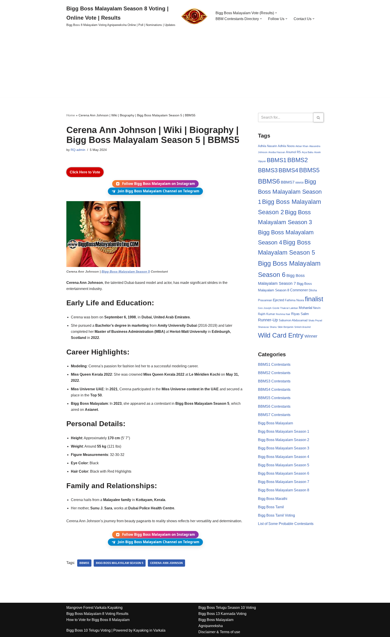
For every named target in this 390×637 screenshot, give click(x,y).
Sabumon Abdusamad (293, 320)
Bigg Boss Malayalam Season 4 (283, 457)
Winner (310, 336)
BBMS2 (297, 159)
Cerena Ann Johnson (166, 563)
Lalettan (293, 308)
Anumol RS (293, 152)
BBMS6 (269, 181)
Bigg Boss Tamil (271, 507)
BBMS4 (288, 170)
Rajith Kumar (266, 314)
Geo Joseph (265, 308)
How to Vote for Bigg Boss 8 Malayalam (98, 620)
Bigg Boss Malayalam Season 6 (283, 473)
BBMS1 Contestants (274, 364)
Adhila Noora (286, 146)
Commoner (299, 290)
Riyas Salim (300, 314)
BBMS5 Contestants (274, 398)
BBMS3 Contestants (274, 381)
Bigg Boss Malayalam (275, 423)
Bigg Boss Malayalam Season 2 (283, 440)
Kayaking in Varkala (149, 630)
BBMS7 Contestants (274, 415)
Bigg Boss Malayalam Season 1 (290, 191)
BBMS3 (268, 170)
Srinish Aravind (302, 327)
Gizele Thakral (280, 308)
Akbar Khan (301, 146)
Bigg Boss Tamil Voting (276, 515)
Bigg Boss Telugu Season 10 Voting (227, 607)
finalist (314, 299)
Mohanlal (305, 308)
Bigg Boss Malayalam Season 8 (283, 490)
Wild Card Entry (281, 335)
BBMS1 (276, 160)
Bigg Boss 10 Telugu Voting (88, 630)
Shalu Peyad (315, 320)
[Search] (318, 117)
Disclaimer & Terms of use (219, 632)
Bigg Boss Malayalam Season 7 (283, 482)
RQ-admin (78, 150)
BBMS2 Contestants (274, 373)
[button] (276, 13)
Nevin (316, 308)
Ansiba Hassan (276, 152)
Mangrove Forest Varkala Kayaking (94, 607)
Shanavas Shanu (267, 327)
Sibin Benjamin (285, 327)
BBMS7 (288, 182)
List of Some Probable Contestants (285, 524)
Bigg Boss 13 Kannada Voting (222, 614)
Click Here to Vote (85, 172)
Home (70, 115)
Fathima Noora (294, 300)
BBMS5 (84, 563)
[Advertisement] (195, 65)
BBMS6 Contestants (274, 406)
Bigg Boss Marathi (272, 499)
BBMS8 (299, 182)
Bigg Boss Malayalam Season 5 (126, 271)
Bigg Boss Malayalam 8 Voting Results (97, 614)
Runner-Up (268, 320)
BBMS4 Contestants (274, 389)
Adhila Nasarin (267, 146)
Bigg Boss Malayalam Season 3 (283, 448)
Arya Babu (307, 152)
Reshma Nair (283, 314)
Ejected (278, 300)
